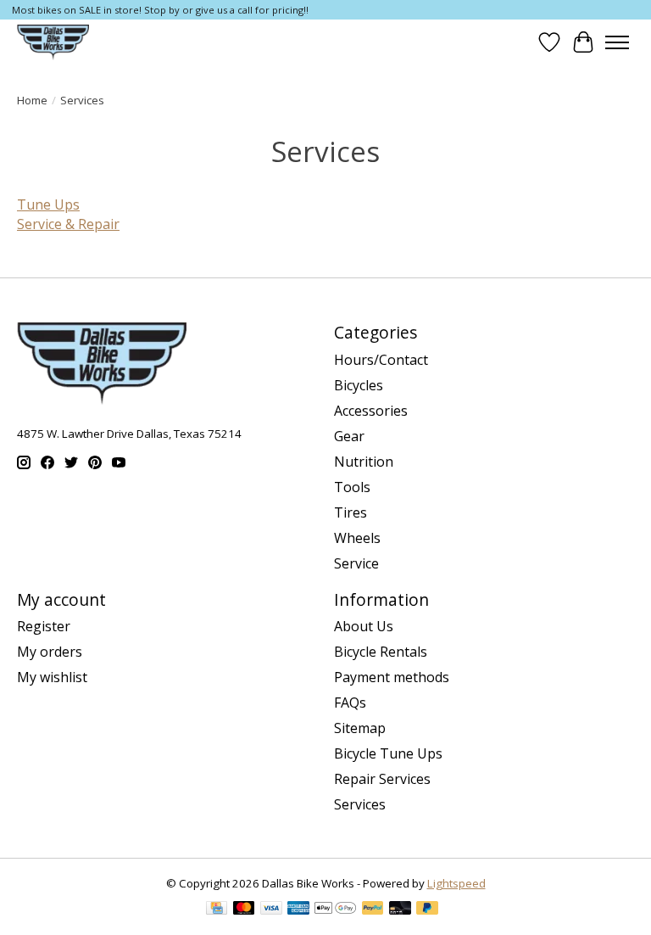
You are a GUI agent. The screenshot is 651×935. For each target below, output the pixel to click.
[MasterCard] (244, 909)
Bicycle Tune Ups (388, 753)
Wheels (357, 538)
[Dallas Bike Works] (53, 42)
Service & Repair (68, 224)
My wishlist (52, 677)
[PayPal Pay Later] (427, 909)
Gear (349, 436)
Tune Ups (48, 204)
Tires (350, 512)
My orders (49, 651)
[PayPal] (373, 909)
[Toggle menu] (617, 42)
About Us (363, 626)
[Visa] (271, 909)
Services (360, 804)
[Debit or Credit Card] (400, 909)
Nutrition (363, 461)
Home (32, 100)
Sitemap (360, 728)
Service (356, 563)
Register (43, 626)
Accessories (371, 410)
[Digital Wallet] (335, 909)
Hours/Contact (381, 359)
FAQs (350, 702)
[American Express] (298, 909)
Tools (352, 487)
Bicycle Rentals (380, 651)
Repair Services (382, 779)
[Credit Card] (216, 909)
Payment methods (391, 677)
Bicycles (358, 385)
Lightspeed (456, 883)
